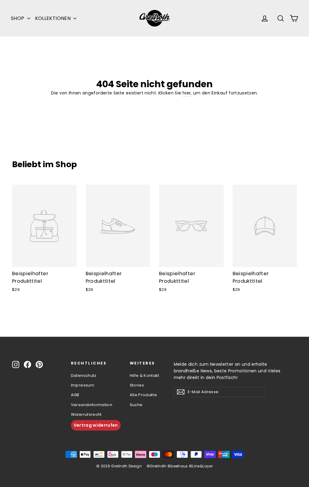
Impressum (82, 385)
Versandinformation (91, 405)
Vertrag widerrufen (96, 425)
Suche (136, 405)
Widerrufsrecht (86, 414)
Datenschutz (84, 375)
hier (187, 93)
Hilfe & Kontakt (144, 375)
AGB (75, 395)
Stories (137, 385)
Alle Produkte (143, 395)
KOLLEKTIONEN (53, 18)
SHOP (18, 18)
